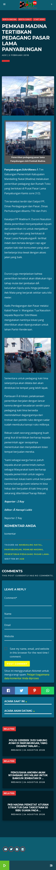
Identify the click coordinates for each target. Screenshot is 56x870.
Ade (21, 559)
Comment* (10, 598)
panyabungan (13, 549)
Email (7, 625)
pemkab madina (33, 549)
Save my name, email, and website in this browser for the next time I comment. (29, 649)
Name (7, 613)
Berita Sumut (25, 19)
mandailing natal (30, 545)
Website (9, 636)
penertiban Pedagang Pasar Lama (26, 554)
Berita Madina (9, 19)
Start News (39, 19)
